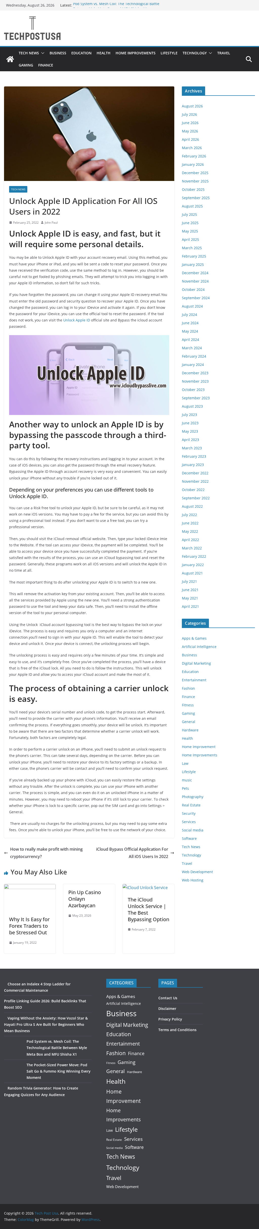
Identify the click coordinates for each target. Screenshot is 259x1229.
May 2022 (190, 531)
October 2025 (193, 189)
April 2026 (190, 139)
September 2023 (196, 398)
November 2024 (195, 281)
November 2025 (195, 181)
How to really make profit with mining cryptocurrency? (46, 852)
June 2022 (190, 523)
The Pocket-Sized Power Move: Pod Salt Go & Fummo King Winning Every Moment (59, 1071)
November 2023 (195, 381)
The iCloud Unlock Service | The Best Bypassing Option (148, 909)
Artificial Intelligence (199, 646)
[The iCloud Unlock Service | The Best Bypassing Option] (145, 887)
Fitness (188, 705)
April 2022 (190, 539)
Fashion (188, 688)
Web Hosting (192, 880)
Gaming (26, 65)
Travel (223, 53)
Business (58, 53)
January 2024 (193, 364)
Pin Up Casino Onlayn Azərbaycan (84, 899)
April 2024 (190, 339)
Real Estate (191, 805)
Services (189, 821)
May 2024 (190, 331)
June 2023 (190, 423)
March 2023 (192, 448)
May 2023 (190, 431)
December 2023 (195, 372)
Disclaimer (167, 1008)
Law (185, 763)
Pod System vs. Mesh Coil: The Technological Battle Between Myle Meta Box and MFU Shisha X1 (116, 8)
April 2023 (190, 439)
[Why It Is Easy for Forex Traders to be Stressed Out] (30, 887)
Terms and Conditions (177, 1029)
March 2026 (192, 147)
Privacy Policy (170, 1019)
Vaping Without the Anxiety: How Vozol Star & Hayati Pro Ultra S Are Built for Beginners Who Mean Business (46, 1024)
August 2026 (192, 106)
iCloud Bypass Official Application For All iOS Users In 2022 (132, 852)
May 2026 (190, 131)
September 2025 (196, 197)
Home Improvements (136, 53)
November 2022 (195, 481)
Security (189, 813)
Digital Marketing (196, 663)
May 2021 (190, 598)
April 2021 (190, 606)
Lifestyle (169, 53)
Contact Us (167, 997)
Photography (192, 796)
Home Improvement (198, 746)
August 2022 (192, 506)
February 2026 (194, 156)
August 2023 (192, 406)
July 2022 (189, 514)
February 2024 (194, 356)
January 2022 (193, 564)
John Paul (51, 222)
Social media (192, 830)
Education (81, 53)
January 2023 (193, 464)
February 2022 (194, 556)
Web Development (197, 871)
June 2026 (190, 122)
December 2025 (195, 172)
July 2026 (189, 114)
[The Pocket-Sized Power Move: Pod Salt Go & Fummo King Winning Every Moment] (13, 1071)
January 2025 (193, 264)
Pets (185, 788)
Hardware (190, 730)
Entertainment (194, 680)
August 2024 (192, 306)
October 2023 (193, 389)
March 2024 (192, 347)
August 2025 (192, 206)
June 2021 (190, 589)
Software (189, 838)
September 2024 (196, 297)
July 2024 (189, 314)
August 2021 (192, 573)
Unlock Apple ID (76, 320)
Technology (195, 53)
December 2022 (195, 473)
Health (104, 53)
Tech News (29, 53)
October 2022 (193, 489)
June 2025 (190, 222)
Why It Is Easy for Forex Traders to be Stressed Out (29, 926)
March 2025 (192, 247)
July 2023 (189, 414)
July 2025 (189, 214)
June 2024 (190, 322)
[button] (42, 53)
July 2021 (189, 581)
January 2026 (193, 164)
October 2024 (193, 289)
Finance (45, 65)
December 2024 (195, 272)
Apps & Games (194, 638)
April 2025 (190, 239)
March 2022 (192, 548)
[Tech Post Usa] (10, 59)
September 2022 (196, 498)
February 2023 (194, 456)
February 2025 (194, 256)
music (187, 780)
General (188, 721)
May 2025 (190, 231)
